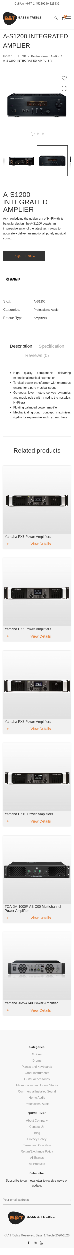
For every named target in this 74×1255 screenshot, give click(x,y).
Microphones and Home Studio (37, 1085)
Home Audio (37, 1097)
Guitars (37, 1054)
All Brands (37, 1157)
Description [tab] (21, 346)
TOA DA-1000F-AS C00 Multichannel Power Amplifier (33, 909)
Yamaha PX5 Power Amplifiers (28, 629)
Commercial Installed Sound (37, 1091)
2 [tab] (38, 134)
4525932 (53, 3)
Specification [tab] (51, 346)
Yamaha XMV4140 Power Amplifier (31, 1003)
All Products (37, 1164)
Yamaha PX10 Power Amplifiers (29, 814)
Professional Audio (45, 56)
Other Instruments (37, 1073)
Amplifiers (40, 318)
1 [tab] (32, 133)
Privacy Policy (37, 1139)
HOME (8, 56)
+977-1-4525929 (36, 3)
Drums (37, 1060)
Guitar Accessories (37, 1079)
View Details (41, 544)
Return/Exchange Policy (37, 1151)
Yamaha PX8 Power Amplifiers (28, 722)
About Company (37, 1120)
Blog (37, 1133)
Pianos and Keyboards (37, 1066)
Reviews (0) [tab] (37, 355)
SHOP (21, 56)
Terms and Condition (37, 1145)
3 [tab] (43, 134)
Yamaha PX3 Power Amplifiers (28, 537)
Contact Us (36, 1126)
